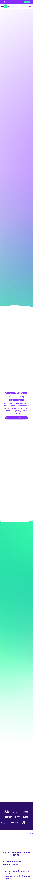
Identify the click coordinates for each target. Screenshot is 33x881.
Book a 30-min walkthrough (16, 418)
